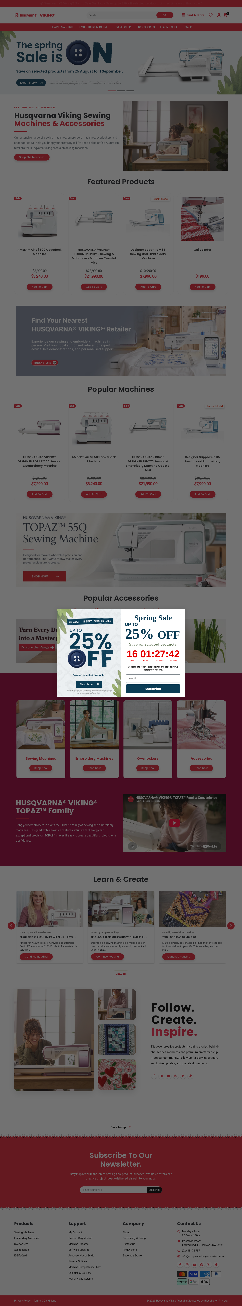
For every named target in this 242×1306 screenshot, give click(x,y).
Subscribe (153, 689)
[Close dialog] (181, 614)
